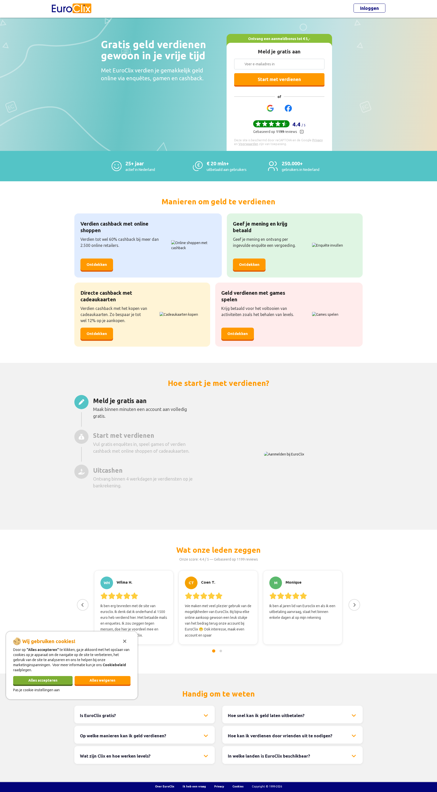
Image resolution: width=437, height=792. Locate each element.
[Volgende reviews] (354, 605)
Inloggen (369, 8)
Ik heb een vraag (194, 786)
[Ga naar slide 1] (213, 650)
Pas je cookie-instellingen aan (36, 690)
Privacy (219, 786)
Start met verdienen (279, 79)
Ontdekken (96, 264)
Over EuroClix (164, 786)
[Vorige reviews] (83, 605)
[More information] (301, 131)
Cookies (238, 786)
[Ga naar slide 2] (221, 651)
